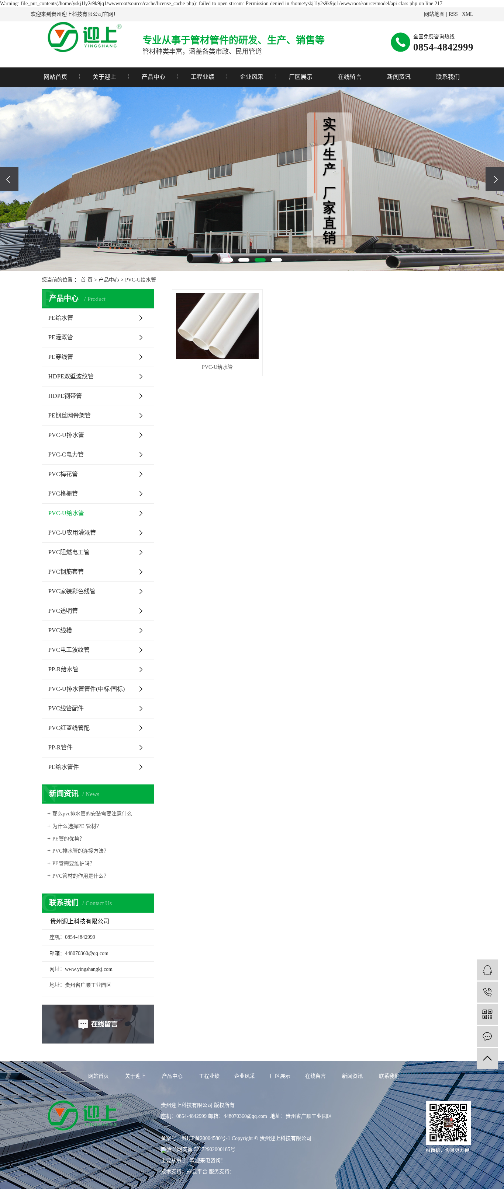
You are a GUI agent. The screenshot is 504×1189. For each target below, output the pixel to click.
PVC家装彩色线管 (72, 591)
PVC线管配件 (66, 708)
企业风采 (251, 77)
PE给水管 (60, 318)
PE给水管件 (63, 767)
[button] (227, 260)
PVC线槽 (60, 630)
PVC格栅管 (63, 493)
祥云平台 (197, 1171)
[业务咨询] (487, 969)
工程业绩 (202, 77)
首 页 (87, 280)
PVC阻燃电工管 (69, 552)
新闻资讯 (399, 77)
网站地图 (434, 14)
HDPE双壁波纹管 (71, 376)
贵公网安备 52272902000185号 (201, 1149)
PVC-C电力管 (66, 454)
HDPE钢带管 (65, 396)
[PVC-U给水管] (217, 326)
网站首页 (55, 77)
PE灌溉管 (60, 337)
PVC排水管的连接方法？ (80, 851)
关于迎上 (104, 77)
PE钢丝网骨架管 (69, 415)
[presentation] (9, 179)
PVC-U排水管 (66, 435)
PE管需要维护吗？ (73, 863)
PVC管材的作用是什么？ (80, 876)
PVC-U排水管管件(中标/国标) (86, 689)
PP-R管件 (60, 747)
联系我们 (448, 77)
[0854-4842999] (487, 992)
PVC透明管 (63, 611)
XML (467, 14)
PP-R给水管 (63, 669)
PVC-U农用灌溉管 (72, 532)
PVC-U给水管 (140, 280)
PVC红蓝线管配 (69, 728)
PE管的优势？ (68, 839)
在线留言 (350, 77)
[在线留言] (487, 1036)
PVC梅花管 (63, 474)
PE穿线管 (60, 357)
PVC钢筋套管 (66, 572)
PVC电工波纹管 (69, 650)
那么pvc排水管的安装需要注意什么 (92, 813)
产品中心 (153, 77)
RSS (453, 14)
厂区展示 (301, 77)
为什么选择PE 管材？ (76, 826)
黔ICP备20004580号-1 (206, 1138)
